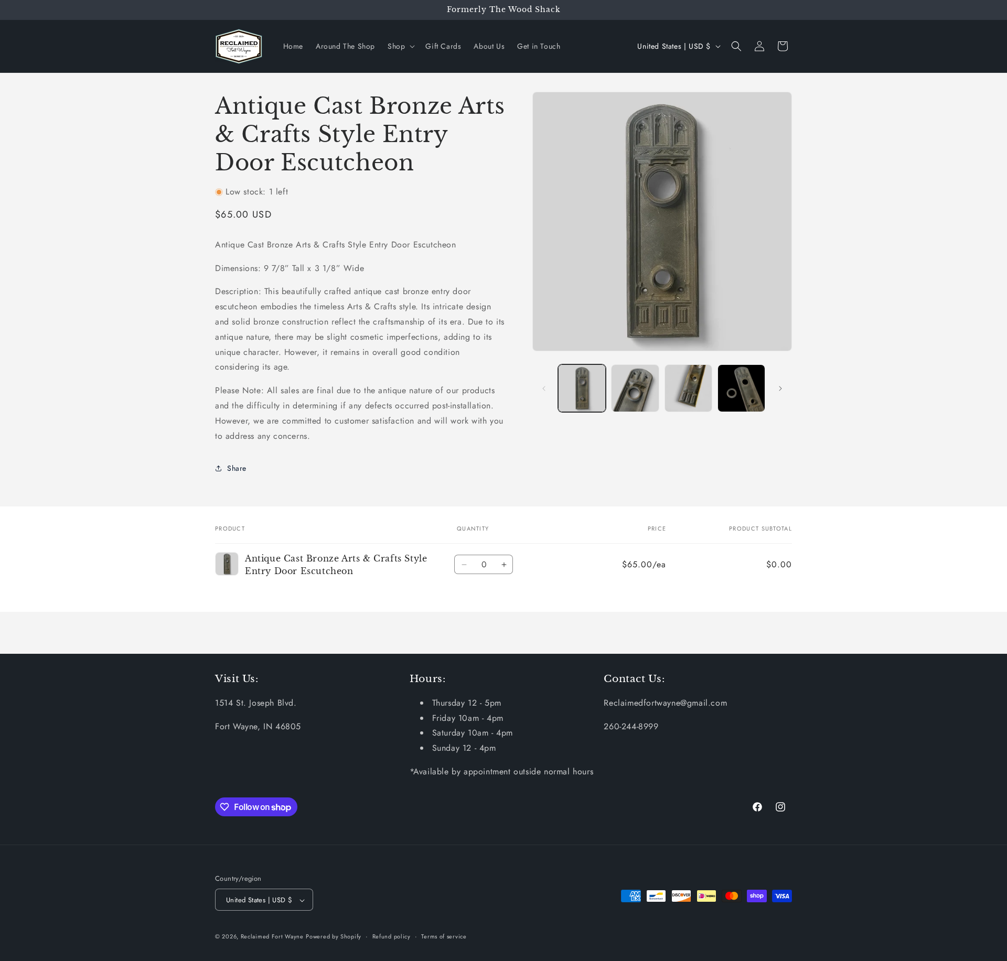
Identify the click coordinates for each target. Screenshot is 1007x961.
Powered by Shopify (333, 937)
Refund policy (391, 936)
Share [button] (237, 468)
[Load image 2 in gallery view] (635, 388)
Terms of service (443, 936)
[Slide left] (543, 388)
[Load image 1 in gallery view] (582, 388)
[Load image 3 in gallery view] (688, 388)
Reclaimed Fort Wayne (272, 937)
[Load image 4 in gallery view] (741, 388)
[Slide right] (780, 388)
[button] (400, 46)
